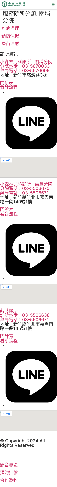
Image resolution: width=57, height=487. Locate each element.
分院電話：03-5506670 (25, 188)
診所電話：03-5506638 (25, 315)
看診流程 (9, 87)
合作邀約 (9, 480)
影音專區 (9, 464)
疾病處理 (10, 28)
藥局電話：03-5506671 (24, 193)
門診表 (6, 82)
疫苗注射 (10, 43)
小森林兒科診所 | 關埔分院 (26, 61)
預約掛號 (9, 472)
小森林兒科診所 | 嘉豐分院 (26, 184)
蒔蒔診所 (9, 310)
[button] (53, 4)
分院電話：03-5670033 (25, 66)
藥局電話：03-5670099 (25, 70)
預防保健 (10, 36)
